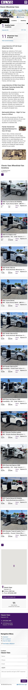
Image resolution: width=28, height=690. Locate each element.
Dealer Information (8, 597)
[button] (14, 566)
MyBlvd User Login (22, 684)
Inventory (23, 20)
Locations (14, 20)
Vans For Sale (6, 641)
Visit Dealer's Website (8, 643)
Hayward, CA (14, 30)
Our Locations (6, 639)
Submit (24, 681)
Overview (4, 20)
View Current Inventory (7, 40)
